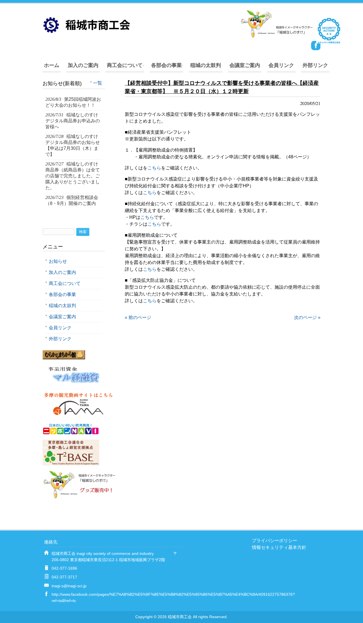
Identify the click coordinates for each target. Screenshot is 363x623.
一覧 (97, 83)
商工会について (125, 65)
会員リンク (281, 65)
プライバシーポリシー (274, 540)
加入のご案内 (83, 65)
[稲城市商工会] (179, 35)
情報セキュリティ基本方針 (279, 547)
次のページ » (307, 317)
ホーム (51, 65)
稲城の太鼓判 (205, 65)
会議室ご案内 (244, 65)
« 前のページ (138, 317)
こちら (154, 167)
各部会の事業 (166, 65)
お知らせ (58, 261)
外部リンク (315, 65)
